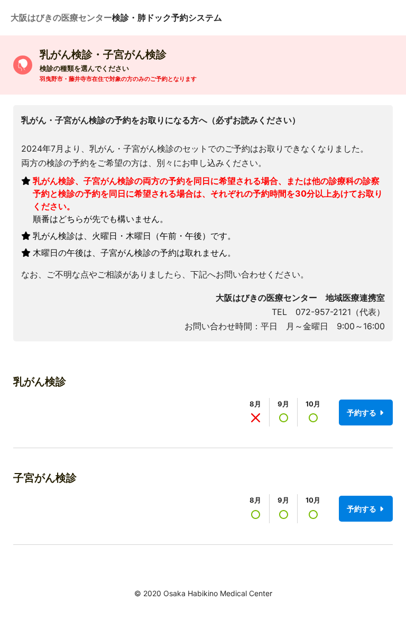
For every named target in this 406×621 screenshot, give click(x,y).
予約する (362, 412)
